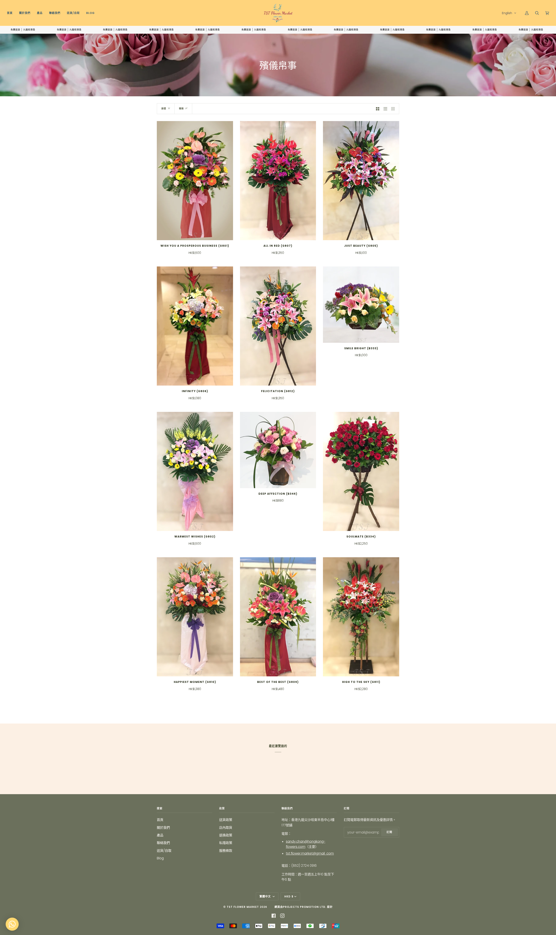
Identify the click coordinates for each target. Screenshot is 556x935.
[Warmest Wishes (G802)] (195, 471)
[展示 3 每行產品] (385, 108)
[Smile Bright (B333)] (361, 304)
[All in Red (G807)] (278, 180)
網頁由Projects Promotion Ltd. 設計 (304, 907)
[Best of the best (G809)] (278, 616)
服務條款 (225, 850)
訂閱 (389, 832)
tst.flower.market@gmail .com (310, 853)
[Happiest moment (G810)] (195, 616)
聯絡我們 (163, 842)
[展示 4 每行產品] (394, 108)
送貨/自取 (164, 850)
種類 (181, 108)
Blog (160, 858)
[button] (509, 13)
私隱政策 (225, 842)
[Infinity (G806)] (195, 326)
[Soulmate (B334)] (361, 471)
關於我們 (163, 827)
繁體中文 (266, 896)
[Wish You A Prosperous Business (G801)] (195, 180)
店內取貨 (225, 827)
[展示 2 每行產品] (377, 108)
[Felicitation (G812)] (278, 326)
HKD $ (288, 896)
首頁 (160, 819)
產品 (160, 835)
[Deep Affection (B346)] (278, 450)
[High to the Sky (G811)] (361, 616)
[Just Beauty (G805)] (361, 180)
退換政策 (225, 835)
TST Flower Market (243, 907)
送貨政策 (225, 819)
